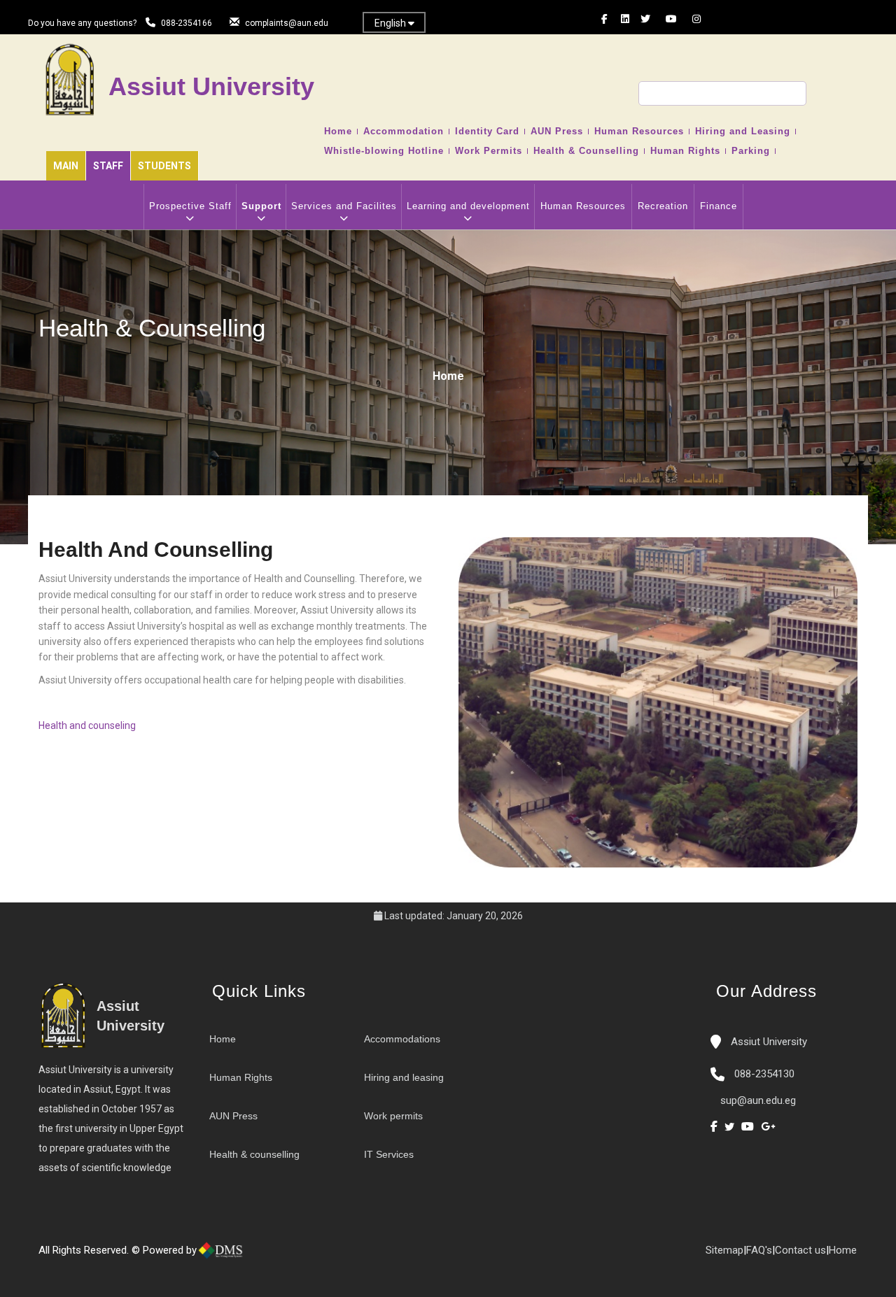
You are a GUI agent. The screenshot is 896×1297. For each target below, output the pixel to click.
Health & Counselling (586, 151)
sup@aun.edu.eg (757, 1100)
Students (164, 165)
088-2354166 (186, 23)
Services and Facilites (344, 206)
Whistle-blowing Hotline (384, 151)
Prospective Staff (190, 206)
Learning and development (468, 206)
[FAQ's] (294, 1255)
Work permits (393, 1115)
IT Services (389, 1154)
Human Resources (639, 131)
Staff (108, 165)
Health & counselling (254, 1154)
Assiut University (767, 1041)
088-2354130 (764, 1074)
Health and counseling (87, 725)
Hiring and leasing (404, 1077)
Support (261, 206)
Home (338, 131)
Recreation (663, 206)
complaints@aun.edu (286, 23)
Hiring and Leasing (742, 131)
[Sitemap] (308, 1255)
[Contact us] (280, 1255)
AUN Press (557, 131)
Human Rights (685, 151)
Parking (751, 151)
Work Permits (488, 151)
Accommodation (403, 131)
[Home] (266, 1255)
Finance (718, 206)
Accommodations (402, 1038)
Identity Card (487, 131)
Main (65, 165)
